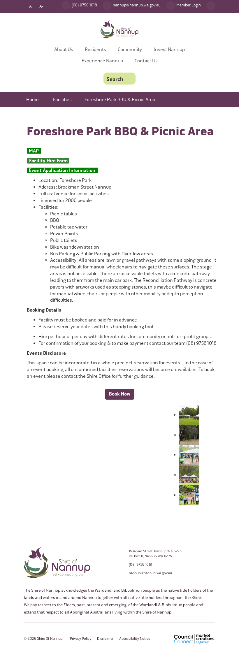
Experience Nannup (102, 61)
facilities (62, 99)
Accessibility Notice (134, 639)
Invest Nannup (169, 49)
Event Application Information (63, 170)
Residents (95, 49)
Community (130, 49)
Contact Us (146, 61)
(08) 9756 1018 (140, 565)
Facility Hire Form (48, 161)
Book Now (119, 394)
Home (32, 99)
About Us (63, 49)
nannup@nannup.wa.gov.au (150, 573)
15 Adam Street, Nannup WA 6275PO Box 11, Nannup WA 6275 (155, 553)
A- (41, 6)
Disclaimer (105, 639)
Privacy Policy (80, 639)
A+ (31, 6)
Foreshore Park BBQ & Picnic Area (120, 99)
